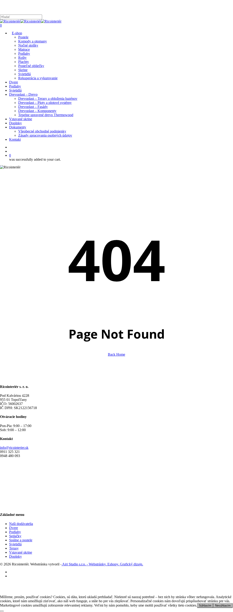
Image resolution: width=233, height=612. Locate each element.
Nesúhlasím (223, 605)
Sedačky (15, 536)
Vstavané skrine (20, 552)
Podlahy (15, 532)
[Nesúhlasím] (2, 611)
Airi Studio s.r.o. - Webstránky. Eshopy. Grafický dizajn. (102, 564)
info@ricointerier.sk (14, 448)
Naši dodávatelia (21, 524)
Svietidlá (15, 544)
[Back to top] (1, 593)
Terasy (14, 548)
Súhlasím (205, 605)
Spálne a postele (20, 540)
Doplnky (15, 556)
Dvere (13, 528)
